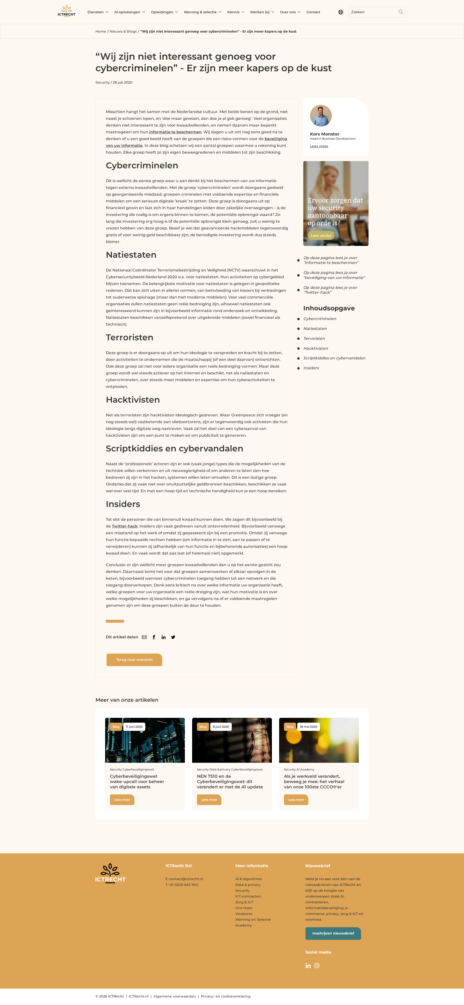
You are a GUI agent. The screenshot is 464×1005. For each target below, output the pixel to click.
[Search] (401, 12)
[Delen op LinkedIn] (163, 637)
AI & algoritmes (248, 879)
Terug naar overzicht (134, 659)
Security (102, 82)
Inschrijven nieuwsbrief (333, 933)
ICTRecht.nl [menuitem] (139, 996)
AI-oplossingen (127, 12)
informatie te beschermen (175, 132)
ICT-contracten (248, 896)
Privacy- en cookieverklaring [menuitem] (226, 996)
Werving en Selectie (253, 919)
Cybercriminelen (319, 318)
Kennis (233, 12)
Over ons (288, 12)
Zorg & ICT (244, 902)
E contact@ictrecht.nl (184, 879)
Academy (243, 925)
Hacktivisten (315, 348)
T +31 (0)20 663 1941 (182, 885)
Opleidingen (162, 12)
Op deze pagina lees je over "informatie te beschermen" (330, 260)
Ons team (244, 908)
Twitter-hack (125, 526)
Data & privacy (248, 885)
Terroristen (314, 338)
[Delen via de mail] (144, 637)
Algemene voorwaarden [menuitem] (174, 996)
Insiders (311, 368)
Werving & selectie (200, 12)
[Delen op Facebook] (154, 637)
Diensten (95, 12)
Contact (313, 12)
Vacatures (243, 914)
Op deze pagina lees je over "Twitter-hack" (330, 290)
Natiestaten (315, 328)
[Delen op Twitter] (173, 637)
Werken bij (259, 12)
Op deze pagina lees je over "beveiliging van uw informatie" (334, 275)
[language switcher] (341, 12)
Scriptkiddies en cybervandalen (334, 358)
